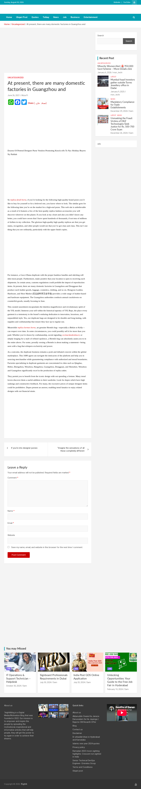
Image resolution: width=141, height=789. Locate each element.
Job (65, 17)
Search (100, 35)
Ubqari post (78, 771)
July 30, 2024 (45, 682)
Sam (131, 111)
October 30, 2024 (13, 686)
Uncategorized (16, 77)
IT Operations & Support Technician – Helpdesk (18, 678)
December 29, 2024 (119, 111)
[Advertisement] (47, 52)
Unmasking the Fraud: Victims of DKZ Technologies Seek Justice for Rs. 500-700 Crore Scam (122, 124)
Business (75, 17)
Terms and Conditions (83, 767)
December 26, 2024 (119, 133)
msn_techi (117, 72)
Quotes (35, 17)
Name (11, 511)
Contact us (78, 729)
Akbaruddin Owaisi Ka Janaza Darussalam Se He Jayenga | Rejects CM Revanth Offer (86, 719)
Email (11, 523)
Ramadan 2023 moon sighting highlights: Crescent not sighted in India (87, 754)
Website (117, 2)
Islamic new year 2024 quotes (86, 743)
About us (77, 712)
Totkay (46, 17)
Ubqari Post (21, 17)
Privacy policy (79, 747)
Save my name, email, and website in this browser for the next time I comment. (47, 547)
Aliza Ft (24, 95)
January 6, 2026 (104, 72)
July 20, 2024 (79, 682)
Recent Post (106, 58)
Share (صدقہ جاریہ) (37, 103)
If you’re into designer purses (24, 448)
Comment (13, 477)
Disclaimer (77, 733)
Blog (75, 726)
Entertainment (90, 17)
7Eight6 (24, 784)
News (56, 17)
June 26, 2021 (14, 95)
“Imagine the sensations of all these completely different (70, 449)
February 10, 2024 (115, 689)
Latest (113, 77)
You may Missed (16, 648)
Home (9, 17)
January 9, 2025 (117, 92)
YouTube (126, 2)
